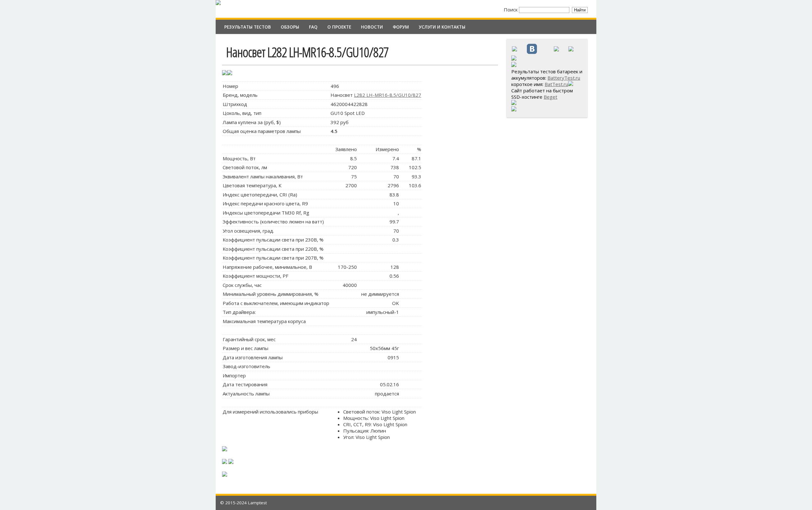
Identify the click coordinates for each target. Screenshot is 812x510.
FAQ (313, 27)
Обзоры (290, 27)
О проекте (339, 27)
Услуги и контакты (442, 27)
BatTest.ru (556, 84)
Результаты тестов (247, 27)
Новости (372, 27)
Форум (401, 27)
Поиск (511, 9)
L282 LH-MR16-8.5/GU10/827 (387, 95)
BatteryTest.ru (563, 78)
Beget (550, 97)
